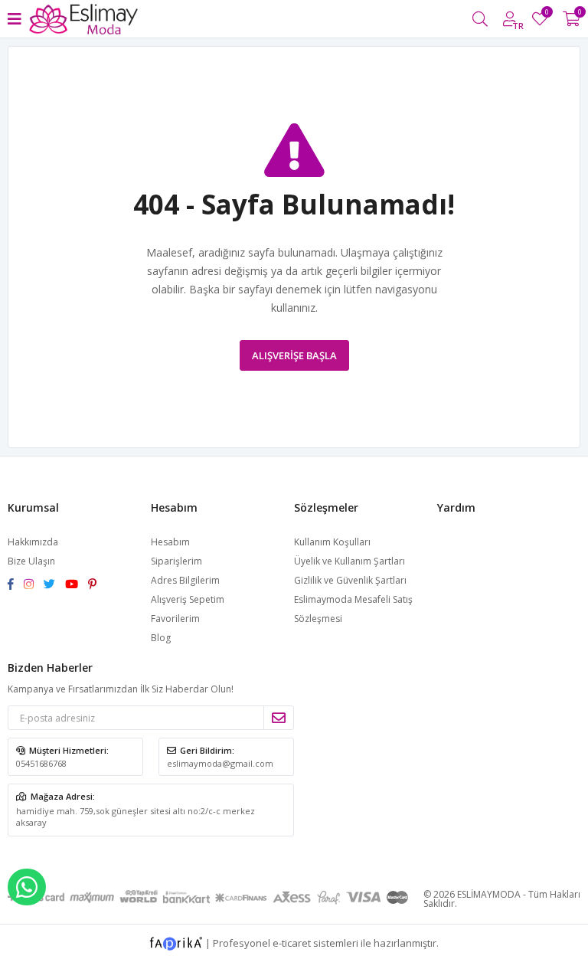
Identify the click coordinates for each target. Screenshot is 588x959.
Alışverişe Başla (294, 355)
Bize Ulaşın (31, 561)
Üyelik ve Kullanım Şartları (349, 561)
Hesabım (170, 541)
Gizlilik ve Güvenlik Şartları (350, 580)
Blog (161, 637)
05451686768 (41, 763)
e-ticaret (292, 943)
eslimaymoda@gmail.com (220, 763)
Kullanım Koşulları (332, 541)
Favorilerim (546, 14)
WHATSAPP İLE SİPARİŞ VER (27, 887)
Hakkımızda (33, 541)
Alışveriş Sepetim (187, 599)
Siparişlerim (176, 561)
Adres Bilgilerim (185, 580)
